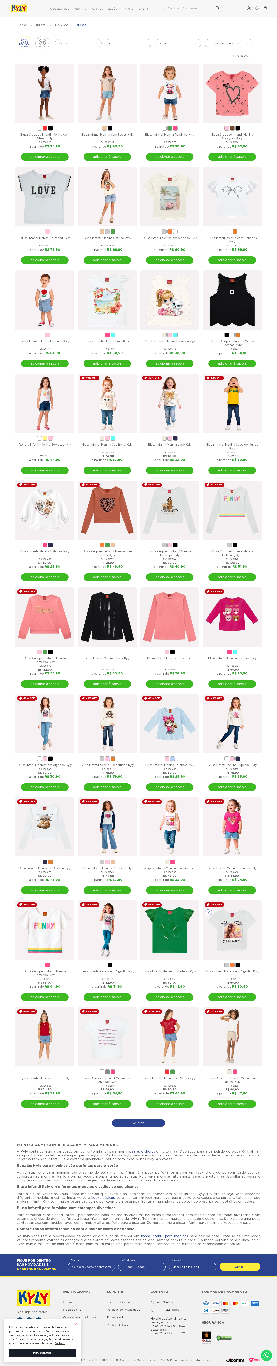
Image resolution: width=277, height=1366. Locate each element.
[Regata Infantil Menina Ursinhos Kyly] (169, 826)
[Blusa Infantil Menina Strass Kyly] (107, 617)
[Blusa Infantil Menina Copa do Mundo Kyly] (232, 403)
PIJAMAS (127, 9)
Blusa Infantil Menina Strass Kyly (107, 658)
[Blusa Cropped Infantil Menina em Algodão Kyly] (107, 1036)
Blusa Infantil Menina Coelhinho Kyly (107, 444)
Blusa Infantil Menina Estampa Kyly (169, 765)
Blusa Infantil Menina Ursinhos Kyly (232, 658)
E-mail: (177, 1260)
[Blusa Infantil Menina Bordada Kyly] (44, 300)
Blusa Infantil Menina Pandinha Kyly (169, 134)
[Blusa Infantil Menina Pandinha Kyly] (169, 93)
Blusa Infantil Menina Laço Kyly (170, 444)
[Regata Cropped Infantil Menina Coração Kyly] (232, 300)
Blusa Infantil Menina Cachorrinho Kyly (107, 765)
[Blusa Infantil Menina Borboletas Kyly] (169, 930)
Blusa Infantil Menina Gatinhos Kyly (44, 551)
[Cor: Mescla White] (107, 231)
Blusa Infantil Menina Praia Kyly (107, 341)
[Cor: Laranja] (169, 231)
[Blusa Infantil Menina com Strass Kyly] (107, 93)
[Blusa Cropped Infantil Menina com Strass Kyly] (44, 93)
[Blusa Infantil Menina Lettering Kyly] (44, 196)
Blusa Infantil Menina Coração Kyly (107, 868)
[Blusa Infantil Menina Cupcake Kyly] (232, 723)
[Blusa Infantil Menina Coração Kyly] (107, 826)
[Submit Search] (217, 8)
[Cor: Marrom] (232, 128)
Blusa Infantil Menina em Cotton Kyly (45, 868)
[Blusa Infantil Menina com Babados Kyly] (232, 196)
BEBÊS (112, 9)
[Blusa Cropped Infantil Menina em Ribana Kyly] (232, 1036)
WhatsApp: (129, 1260)
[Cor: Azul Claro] (172, 758)
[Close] (76, 1324)
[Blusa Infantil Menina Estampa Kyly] (169, 723)
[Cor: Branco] (39, 128)
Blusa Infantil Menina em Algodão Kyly (170, 238)
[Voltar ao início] (22, 25)
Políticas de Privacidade (123, 1310)
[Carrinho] (265, 8)
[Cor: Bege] (104, 128)
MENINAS (80, 9)
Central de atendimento (80, 1317)
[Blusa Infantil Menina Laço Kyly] (169, 403)
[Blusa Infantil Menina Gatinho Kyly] (107, 196)
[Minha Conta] (249, 8)
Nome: (75, 1260)
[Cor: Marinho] (175, 438)
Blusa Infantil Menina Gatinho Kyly (107, 238)
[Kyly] (19, 8)
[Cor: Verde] (169, 128)
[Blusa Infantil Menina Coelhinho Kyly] (107, 403)
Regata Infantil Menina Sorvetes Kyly (45, 444)
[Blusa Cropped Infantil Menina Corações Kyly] (232, 93)
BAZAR (143, 9)
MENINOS (97, 9)
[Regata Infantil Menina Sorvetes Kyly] (44, 403)
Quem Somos (73, 1302)
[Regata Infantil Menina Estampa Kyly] (169, 300)
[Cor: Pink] (175, 128)
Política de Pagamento (122, 1325)
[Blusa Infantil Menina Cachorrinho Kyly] (107, 723)
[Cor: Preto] (50, 128)
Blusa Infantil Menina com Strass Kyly (107, 134)
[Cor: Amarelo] (45, 438)
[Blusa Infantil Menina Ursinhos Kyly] (232, 617)
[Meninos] (42, 43)
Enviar (240, 1266)
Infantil (42, 25)
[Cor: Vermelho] (45, 128)
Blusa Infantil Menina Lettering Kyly (45, 238)
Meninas (61, 25)
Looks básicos (103, 1198)
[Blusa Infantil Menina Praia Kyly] (107, 300)
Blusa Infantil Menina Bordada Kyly (44, 341)
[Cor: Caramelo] (235, 231)
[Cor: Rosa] (226, 128)
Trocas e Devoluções (121, 1302)
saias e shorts (143, 1151)
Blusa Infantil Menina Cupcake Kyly (232, 765)
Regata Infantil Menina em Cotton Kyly (44, 1078)
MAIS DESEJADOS (57, 9)
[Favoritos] (257, 8)
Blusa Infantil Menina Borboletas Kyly (170, 971)
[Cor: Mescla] (107, 1071)
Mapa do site (72, 1310)
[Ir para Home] (33, 1298)
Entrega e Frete (118, 1317)
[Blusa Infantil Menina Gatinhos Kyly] (44, 510)
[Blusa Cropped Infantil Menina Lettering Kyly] (232, 510)
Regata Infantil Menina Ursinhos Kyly (169, 868)
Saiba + (60, 1343)
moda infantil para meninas (164, 1236)
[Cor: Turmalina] (113, 335)
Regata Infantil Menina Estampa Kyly (170, 341)
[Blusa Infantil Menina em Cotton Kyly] (44, 826)
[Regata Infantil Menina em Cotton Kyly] (44, 1036)
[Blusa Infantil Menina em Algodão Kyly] (169, 196)
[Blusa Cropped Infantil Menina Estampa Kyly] (169, 510)
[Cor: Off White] (164, 335)
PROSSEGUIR (42, 1353)
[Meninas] (24, 43)
